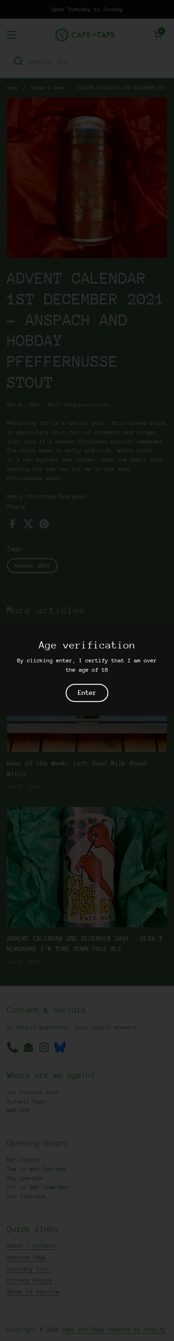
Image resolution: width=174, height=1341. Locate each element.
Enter (87, 693)
